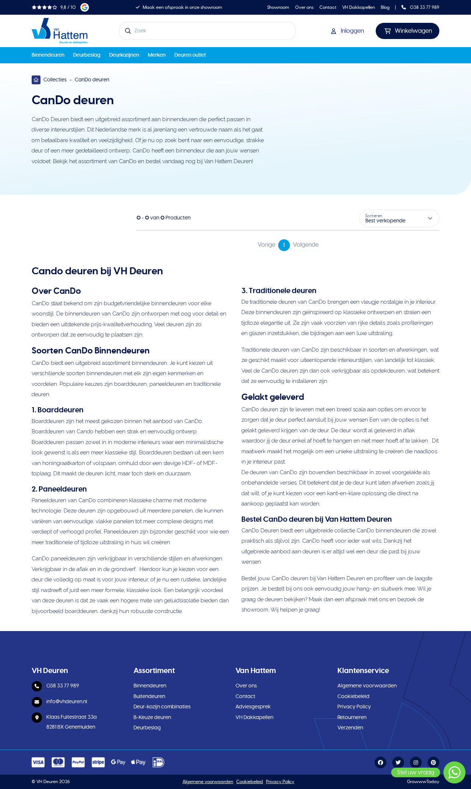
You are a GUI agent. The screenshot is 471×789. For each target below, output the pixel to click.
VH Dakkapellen (358, 7)
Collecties (55, 79)
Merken (157, 55)
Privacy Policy (354, 706)
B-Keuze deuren (152, 717)
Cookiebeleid (353, 696)
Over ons (304, 7)
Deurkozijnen (124, 55)
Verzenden (350, 727)
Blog (385, 7)
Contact (327, 7)
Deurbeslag (86, 55)
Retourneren (351, 717)
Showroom (278, 7)
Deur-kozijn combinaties (162, 706)
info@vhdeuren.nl (66, 701)
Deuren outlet (190, 55)
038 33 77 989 (424, 7)
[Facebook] (380, 762)
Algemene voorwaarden (367, 685)
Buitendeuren (149, 696)
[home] (60, 31)
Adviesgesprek (253, 706)
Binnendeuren (48, 55)
